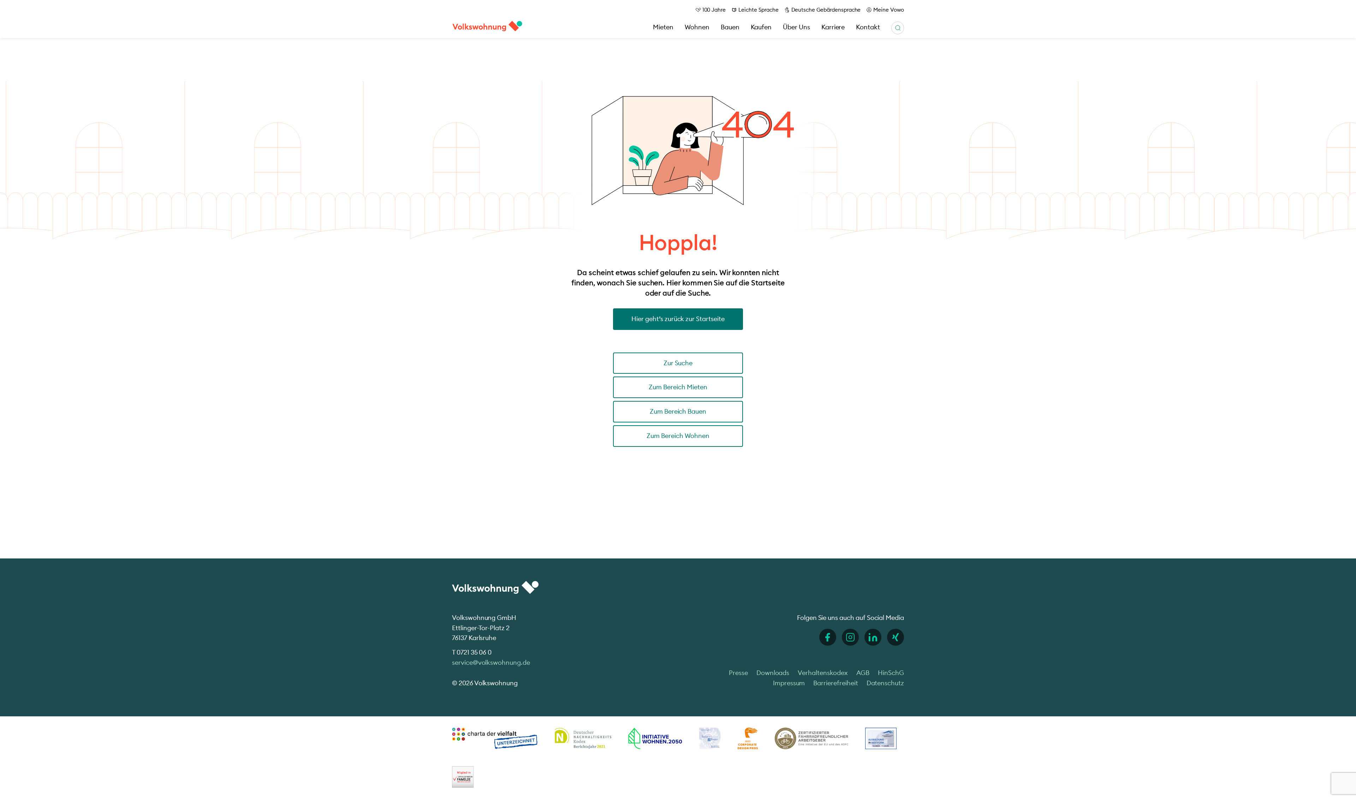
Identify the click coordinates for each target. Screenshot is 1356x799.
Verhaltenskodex (823, 673)
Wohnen (697, 27)
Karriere (833, 27)
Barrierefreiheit (835, 683)
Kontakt (868, 27)
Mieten (663, 27)
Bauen (730, 27)
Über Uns (796, 27)
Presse (738, 673)
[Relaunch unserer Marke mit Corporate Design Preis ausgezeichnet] (747, 738)
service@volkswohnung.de (491, 662)
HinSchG (891, 673)
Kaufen (761, 27)
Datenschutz (885, 683)
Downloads (773, 673)
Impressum (789, 683)
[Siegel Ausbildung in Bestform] (881, 738)
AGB (863, 673)
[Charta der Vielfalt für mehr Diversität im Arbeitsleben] (494, 738)
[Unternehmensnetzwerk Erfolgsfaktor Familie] (463, 777)
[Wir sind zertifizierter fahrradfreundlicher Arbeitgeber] (811, 738)
